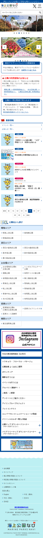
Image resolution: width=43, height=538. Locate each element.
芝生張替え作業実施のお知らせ (26, 155)
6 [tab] (26, 33)
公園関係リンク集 (10, 487)
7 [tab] (29, 33)
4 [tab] (21, 33)
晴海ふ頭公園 (18, 183)
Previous (4, 47)
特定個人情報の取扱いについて (14, 479)
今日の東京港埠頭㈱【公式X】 (14, 354)
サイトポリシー (9, 483)
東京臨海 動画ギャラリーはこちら (15, 112)
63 (21, 211)
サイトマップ (8, 472)
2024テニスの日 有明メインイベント (27, 171)
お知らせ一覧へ (7, 129)
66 (34, 211)
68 (15, 215)
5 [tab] (24, 33)
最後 (28, 215)
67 (38, 211)
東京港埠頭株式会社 (21, 507)
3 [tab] (19, 33)
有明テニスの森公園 (20, 137)
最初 (4, 211)
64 (26, 211)
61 (13, 211)
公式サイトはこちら (28, 70)
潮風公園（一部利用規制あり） (15, 89)
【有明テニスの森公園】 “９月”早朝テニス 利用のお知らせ (27, 141)
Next (38, 47)
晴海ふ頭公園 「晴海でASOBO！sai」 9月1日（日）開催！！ (27, 188)
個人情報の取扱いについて (13, 476)
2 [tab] (17, 33)
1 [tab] (14, 33)
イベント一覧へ (7, 125)
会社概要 (7, 468)
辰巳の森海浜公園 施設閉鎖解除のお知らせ (27, 201)
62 (17, 211)
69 (19, 215)
